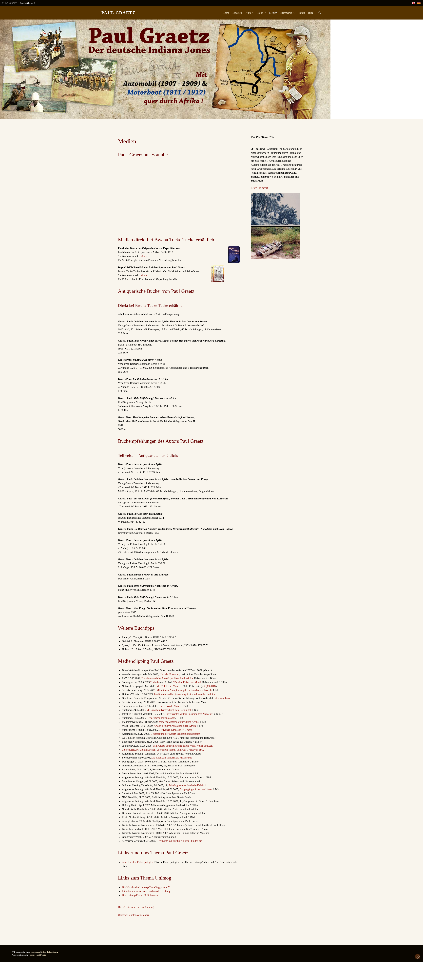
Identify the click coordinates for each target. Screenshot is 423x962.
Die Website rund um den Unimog (136, 907)
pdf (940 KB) (209, 686)
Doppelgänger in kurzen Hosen (196, 789)
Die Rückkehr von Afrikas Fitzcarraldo (171, 757)
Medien (273, 12)
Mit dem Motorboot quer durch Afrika (179, 721)
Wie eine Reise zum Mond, (187, 682)
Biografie (237, 12)
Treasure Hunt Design (37, 955)
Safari (302, 12)
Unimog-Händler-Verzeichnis (133, 915)
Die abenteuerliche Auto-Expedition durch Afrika (167, 678)
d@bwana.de (30, 3)
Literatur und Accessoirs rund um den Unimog (146, 891)
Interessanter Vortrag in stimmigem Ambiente (189, 714)
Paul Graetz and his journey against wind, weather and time (185, 694)
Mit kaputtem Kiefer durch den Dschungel (169, 710)
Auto (248, 12)
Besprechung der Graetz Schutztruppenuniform (175, 733)
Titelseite (155, 682)
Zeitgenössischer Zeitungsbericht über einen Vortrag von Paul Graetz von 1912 (163, 749)
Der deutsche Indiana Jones (161, 717)
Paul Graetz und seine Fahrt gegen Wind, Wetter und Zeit (182, 745)
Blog (310, 12)
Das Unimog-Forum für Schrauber (140, 895)
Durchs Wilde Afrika (169, 706)
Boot (260, 12)
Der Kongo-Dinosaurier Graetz (175, 729)
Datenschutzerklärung (49, 952)
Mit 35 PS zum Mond (167, 686)
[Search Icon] (320, 13)
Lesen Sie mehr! (259, 187)
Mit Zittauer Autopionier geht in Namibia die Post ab (184, 690)
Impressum (35, 952)
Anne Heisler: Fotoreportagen (137, 862)
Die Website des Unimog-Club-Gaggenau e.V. (146, 887)
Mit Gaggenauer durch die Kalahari (187, 785)
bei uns (143, 256)
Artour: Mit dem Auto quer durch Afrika (175, 725)
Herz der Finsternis (169, 674)
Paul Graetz (118, 12)
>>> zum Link (222, 698)
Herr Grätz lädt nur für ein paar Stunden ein (179, 840)
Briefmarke (286, 12)
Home (226, 12)
